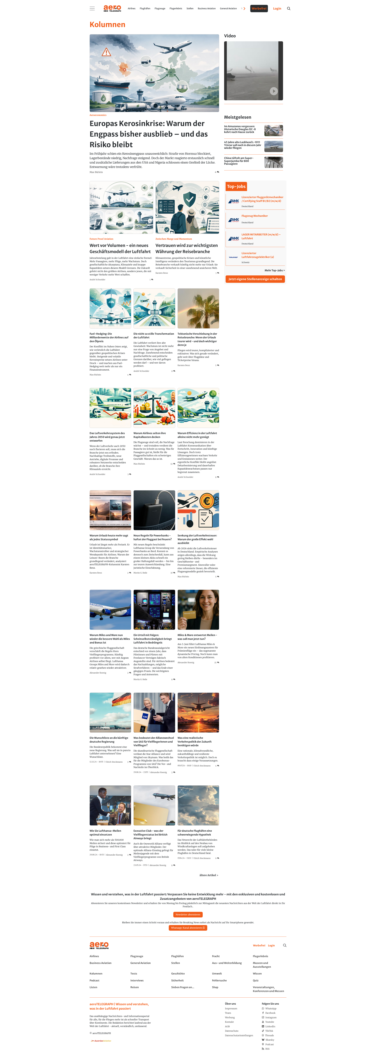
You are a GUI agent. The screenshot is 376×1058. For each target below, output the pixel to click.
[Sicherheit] (188, 981)
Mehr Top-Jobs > (275, 270)
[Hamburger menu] (92, 8)
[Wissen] (269, 974)
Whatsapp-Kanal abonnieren (186, 927)
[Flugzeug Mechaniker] (255, 220)
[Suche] (284, 945)
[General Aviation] (147, 965)
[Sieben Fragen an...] (188, 989)
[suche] (289, 8)
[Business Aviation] (106, 965)
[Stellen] (188, 965)
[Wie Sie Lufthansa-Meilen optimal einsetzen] (110, 820)
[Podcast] (106, 981)
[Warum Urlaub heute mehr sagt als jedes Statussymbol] (110, 532)
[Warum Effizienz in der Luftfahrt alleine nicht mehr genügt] (198, 433)
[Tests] (147, 974)
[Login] (271, 946)
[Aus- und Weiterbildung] (229, 965)
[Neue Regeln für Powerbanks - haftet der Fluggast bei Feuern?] (154, 532)
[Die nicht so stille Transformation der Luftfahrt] (154, 330)
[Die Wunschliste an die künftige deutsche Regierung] (110, 728)
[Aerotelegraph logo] (112, 8)
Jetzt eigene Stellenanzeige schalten (255, 279)
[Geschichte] (188, 974)
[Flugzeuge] (147, 956)
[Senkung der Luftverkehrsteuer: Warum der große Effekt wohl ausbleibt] (198, 534)
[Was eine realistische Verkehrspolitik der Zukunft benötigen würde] (198, 730)
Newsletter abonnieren (188, 914)
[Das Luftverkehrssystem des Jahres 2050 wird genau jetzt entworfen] (110, 432)
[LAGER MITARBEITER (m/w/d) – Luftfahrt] (255, 239)
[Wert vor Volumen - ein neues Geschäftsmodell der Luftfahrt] (121, 231)
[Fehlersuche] (229, 981)
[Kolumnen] (106, 974)
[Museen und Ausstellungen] (269, 965)
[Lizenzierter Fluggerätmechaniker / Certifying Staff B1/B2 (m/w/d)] (255, 202)
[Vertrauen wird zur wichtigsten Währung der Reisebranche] (187, 228)
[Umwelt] (229, 974)
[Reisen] (147, 989)
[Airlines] (106, 956)
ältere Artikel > (209, 875)
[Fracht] (229, 956)
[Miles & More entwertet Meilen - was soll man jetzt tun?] (198, 627)
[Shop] (229, 989)
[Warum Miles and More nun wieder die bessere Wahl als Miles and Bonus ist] (110, 632)
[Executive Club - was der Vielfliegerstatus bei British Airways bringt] (154, 826)
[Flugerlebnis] (269, 956)
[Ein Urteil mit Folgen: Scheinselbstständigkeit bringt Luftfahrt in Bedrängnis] (154, 635)
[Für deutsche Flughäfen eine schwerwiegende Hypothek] (198, 822)
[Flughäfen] (188, 956)
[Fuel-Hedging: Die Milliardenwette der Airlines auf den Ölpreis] (110, 332)
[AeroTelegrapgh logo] (99, 945)
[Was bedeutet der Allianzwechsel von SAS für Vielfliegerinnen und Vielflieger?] (154, 733)
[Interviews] (147, 981)
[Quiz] (269, 981)
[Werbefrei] (259, 946)
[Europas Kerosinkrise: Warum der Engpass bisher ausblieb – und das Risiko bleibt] (154, 104)
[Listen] (106, 989)
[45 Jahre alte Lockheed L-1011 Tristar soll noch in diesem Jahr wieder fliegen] (253, 146)
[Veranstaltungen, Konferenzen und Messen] (269, 989)
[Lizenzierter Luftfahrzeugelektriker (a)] (255, 258)
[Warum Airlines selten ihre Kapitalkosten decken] (154, 427)
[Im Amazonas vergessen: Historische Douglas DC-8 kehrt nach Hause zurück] (253, 131)
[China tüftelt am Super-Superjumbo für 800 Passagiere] (253, 162)
